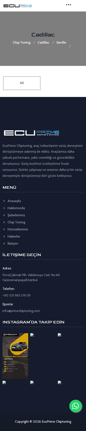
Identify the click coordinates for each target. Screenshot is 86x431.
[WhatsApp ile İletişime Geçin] (75, 406)
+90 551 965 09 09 (16, 295)
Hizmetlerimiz (17, 229)
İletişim (12, 243)
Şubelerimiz (16, 215)
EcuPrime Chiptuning (56, 421)
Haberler (13, 236)
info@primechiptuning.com (21, 311)
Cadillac (43, 42)
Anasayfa (14, 201)
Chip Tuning (21, 42)
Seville (61, 42)
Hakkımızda (16, 208)
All (22, 83)
